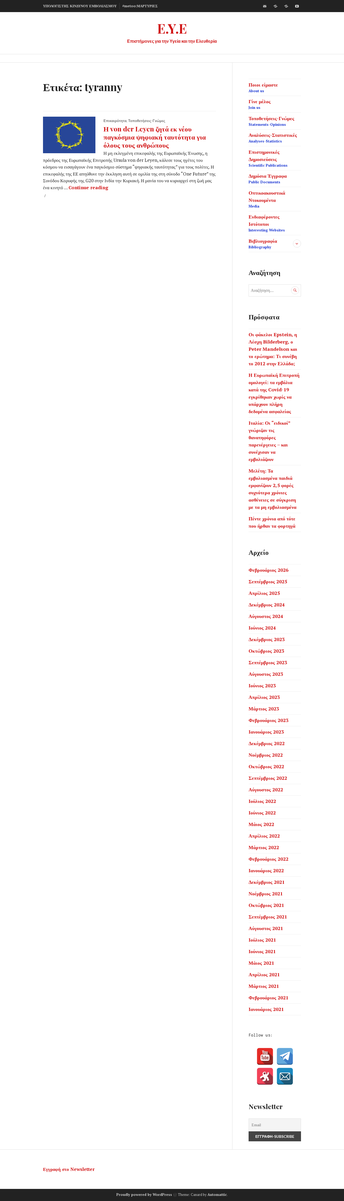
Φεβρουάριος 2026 (268, 570)
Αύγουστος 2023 (266, 674)
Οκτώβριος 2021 (266, 905)
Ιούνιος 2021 (262, 951)
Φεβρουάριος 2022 (268, 859)
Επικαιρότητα (115, 121)
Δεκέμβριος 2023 (267, 639)
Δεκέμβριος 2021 (267, 882)
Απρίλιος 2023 (264, 697)
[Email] (284, 1076)
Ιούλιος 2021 (262, 940)
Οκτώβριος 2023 (266, 651)
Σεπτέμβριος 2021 (268, 916)
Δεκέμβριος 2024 (267, 604)
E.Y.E (172, 28)
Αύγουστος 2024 (266, 616)
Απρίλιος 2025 (264, 593)
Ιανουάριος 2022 (266, 870)
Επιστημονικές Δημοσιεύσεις (268, 158)
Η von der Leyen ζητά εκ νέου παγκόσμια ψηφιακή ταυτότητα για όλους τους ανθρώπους (154, 136)
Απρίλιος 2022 (264, 835)
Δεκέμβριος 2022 (267, 743)
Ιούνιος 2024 (262, 627)
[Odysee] (286, 6)
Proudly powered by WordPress (144, 1194)
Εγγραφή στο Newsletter (69, 1169)
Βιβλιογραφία (263, 243)
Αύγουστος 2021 (266, 928)
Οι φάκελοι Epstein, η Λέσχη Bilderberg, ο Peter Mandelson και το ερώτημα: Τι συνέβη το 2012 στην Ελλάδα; (273, 349)
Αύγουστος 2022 (266, 789)
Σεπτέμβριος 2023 (268, 662)
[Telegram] (284, 1056)
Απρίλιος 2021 (264, 974)
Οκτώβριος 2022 (266, 766)
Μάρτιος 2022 (264, 847)
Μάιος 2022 (261, 824)
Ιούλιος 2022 (262, 801)
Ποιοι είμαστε (263, 87)
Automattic (217, 1194)
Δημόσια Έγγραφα (268, 178)
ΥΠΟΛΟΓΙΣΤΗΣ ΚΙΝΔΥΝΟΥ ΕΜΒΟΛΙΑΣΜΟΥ (80, 5)
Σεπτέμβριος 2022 (268, 778)
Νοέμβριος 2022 (266, 755)
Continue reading (88, 187)
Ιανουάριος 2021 (266, 1009)
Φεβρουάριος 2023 (268, 720)
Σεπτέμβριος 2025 (268, 581)
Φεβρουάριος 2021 (268, 997)
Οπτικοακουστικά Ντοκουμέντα (267, 199)
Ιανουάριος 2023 (266, 731)
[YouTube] (265, 1056)
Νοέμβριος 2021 (266, 893)
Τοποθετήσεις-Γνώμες (146, 121)
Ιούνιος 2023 (262, 685)
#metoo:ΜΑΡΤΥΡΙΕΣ (140, 5)
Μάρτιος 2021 (264, 986)
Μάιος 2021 (261, 963)
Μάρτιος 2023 (264, 708)
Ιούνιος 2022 (262, 812)
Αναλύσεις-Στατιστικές (273, 138)
